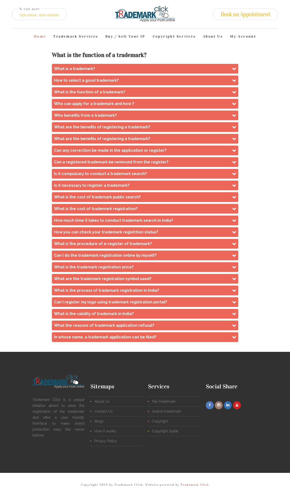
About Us (213, 36)
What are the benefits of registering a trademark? (102, 127)
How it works (105, 431)
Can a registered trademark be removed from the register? (111, 162)
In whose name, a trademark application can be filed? (105, 337)
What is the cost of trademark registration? (96, 208)
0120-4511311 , (29, 15)
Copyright (160, 421)
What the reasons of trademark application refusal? (104, 325)
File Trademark (164, 401)
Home (40, 36)
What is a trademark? (74, 68)
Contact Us (103, 411)
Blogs (99, 421)
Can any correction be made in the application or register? (110, 150)
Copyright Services (174, 36)
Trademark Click (195, 485)
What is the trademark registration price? (94, 267)
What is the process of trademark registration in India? (106, 290)
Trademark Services (75, 36)
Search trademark (166, 411)
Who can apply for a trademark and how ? (94, 103)
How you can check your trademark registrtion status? (106, 232)
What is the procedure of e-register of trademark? (103, 243)
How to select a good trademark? (86, 80)
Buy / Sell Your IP (125, 36)
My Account (243, 36)
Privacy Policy (105, 441)
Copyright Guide (165, 431)
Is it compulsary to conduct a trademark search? (100, 173)
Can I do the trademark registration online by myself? (105, 255)
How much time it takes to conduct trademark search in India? (113, 220)
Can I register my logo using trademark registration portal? (110, 302)
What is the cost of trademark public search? (97, 197)
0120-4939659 (49, 15)
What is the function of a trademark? (89, 92)
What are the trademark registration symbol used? (102, 278)
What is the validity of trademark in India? (94, 313)
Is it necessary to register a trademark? (91, 185)
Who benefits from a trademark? (85, 115)
